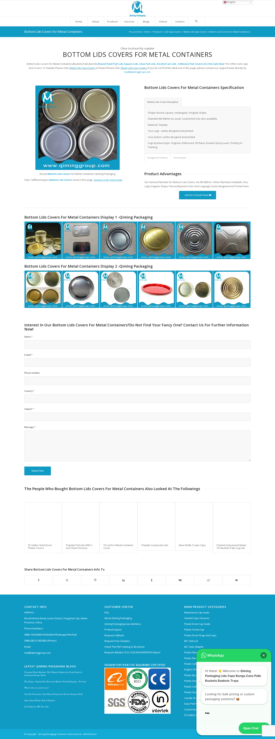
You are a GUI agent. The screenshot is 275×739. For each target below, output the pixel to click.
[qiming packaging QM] (137, 8)
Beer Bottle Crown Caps (192, 545)
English (231, 2)
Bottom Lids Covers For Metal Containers (53, 32)
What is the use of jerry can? (36, 687)
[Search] (196, 21)
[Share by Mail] (236, 580)
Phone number (32, 372)
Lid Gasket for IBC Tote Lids (36, 706)
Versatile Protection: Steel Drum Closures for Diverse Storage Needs (53, 694)
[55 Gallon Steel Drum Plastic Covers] (43, 521)
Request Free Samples (117, 641)
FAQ (106, 612)
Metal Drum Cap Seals (196, 612)
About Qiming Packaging (118, 618)
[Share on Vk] (180, 580)
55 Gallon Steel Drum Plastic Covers (40, 546)
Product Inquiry (113, 629)
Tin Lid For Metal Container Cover (118, 546)
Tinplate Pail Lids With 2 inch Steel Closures (79, 546)
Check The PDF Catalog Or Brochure (124, 646)
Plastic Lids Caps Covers (133, 68)
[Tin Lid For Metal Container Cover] (118, 521)
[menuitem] (78, 21)
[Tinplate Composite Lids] (156, 521)
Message (30, 427)
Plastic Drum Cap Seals (197, 624)
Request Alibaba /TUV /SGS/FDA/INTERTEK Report (132, 652)
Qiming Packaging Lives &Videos (122, 624)
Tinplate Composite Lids (154, 545)
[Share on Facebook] (39, 580)
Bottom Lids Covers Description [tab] (162, 102)
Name (28, 336)
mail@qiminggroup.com (137, 72)
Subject (29, 409)
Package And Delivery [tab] (157, 157)
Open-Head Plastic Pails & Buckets (39, 700)
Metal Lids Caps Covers (82, 68)
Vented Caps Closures (197, 618)
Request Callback (114, 635)
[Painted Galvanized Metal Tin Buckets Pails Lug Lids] (231, 521)
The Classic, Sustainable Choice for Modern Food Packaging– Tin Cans (55, 681)
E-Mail (28, 354)
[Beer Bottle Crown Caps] (194, 521)
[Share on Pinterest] (95, 580)
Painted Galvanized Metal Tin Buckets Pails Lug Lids (231, 546)
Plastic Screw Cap (194, 629)
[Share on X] (67, 580)
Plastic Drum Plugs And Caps (200, 635)
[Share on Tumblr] (152, 580)
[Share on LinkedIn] (123, 580)
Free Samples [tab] (180, 157)
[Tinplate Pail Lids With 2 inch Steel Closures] (81, 521)
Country (29, 391)
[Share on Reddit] (208, 580)
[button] (263, 645)
